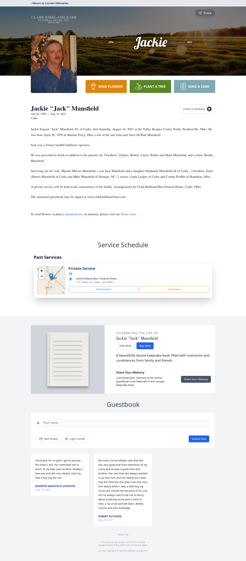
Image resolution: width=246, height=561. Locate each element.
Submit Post (199, 439)
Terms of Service (132, 545)
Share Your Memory (196, 379)
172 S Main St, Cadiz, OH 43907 (94, 282)
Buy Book (145, 345)
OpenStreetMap (127, 550)
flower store (128, 214)
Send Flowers (174, 289)
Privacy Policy (113, 545)
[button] (51, 276)
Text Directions (103, 289)
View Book (125, 345)
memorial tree (74, 214)
